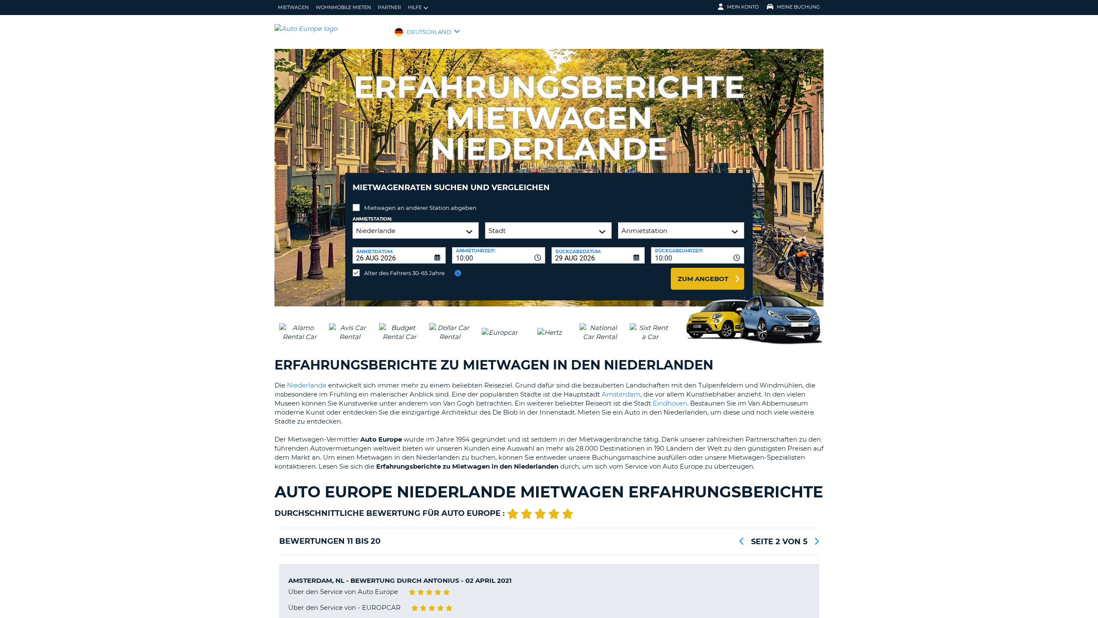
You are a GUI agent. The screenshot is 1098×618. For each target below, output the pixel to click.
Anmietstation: (372, 219)
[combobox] (498, 255)
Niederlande (306, 385)
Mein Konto (743, 7)
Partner (389, 7)
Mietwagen (293, 7)
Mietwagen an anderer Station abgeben (420, 207)
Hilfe (415, 7)
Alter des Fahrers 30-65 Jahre (404, 273)
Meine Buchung (798, 7)
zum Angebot (703, 279)
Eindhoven (670, 403)
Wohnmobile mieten (343, 7)
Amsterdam (621, 394)
